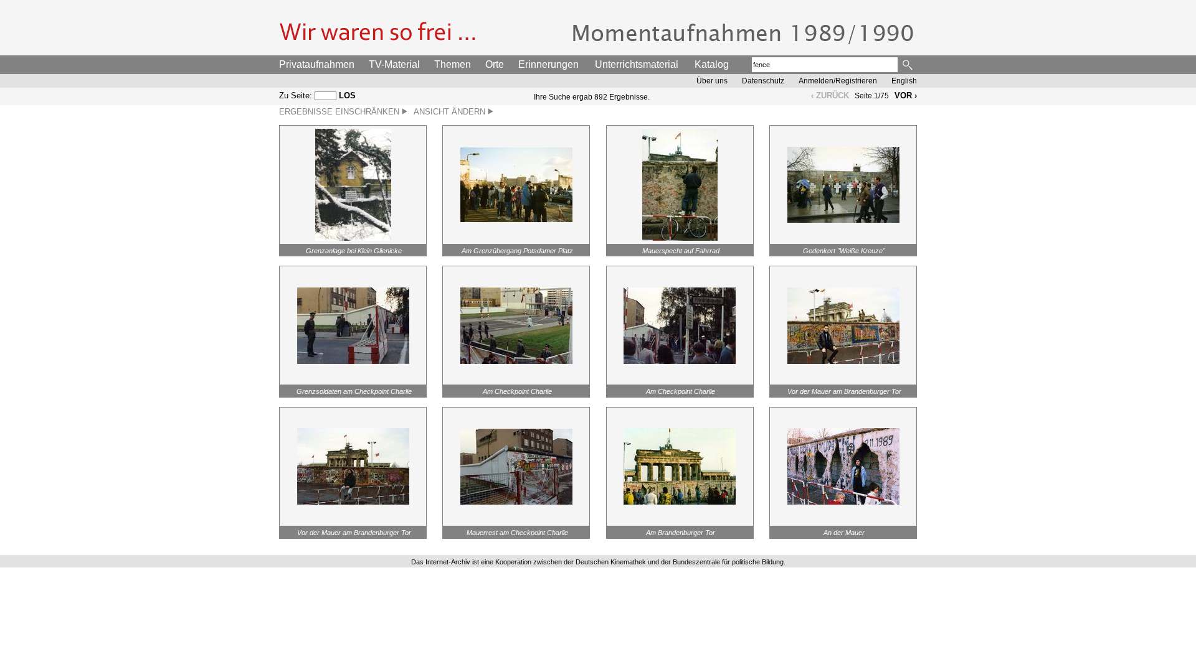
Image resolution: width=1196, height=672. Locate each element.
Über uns (712, 81)
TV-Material (394, 64)
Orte (494, 64)
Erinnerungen (548, 64)
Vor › (906, 95)
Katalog (712, 64)
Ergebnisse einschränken (340, 111)
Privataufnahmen (316, 64)
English (904, 81)
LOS (347, 95)
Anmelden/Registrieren (838, 81)
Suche (908, 64)
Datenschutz (763, 81)
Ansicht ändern (451, 111)
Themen (452, 64)
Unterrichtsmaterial (636, 64)
